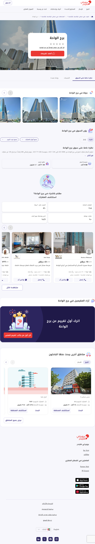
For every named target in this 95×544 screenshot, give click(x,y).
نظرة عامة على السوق (83, 78)
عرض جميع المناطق (13, 420)
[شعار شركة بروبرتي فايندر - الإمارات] (86, 3)
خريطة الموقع (47, 520)
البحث (80, 410)
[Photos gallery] (73, 242)
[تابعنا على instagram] (56, 539)
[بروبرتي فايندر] (92, 17)
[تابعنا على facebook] (50, 539)
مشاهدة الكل (12, 287)
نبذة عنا (86, 450)
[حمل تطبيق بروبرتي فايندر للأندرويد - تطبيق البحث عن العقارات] (82, 486)
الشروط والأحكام (47, 503)
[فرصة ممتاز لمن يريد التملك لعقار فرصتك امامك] (32, 257)
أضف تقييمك (46, 53)
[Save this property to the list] (56, 234)
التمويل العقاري (28, 9)
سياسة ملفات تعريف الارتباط (47, 514)
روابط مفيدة (54, 78)
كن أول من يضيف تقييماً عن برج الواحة (52, 47)
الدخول (7, 2)
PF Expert (85, 470)
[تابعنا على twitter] (44, 539)
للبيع (87, 9)
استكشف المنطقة (62, 410)
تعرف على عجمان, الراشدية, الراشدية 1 (78, 17)
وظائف (86, 454)
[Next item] (4, 92)
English (56, 529)
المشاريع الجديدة (70, 9)
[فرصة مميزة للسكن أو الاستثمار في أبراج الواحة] (73, 257)
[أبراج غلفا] (28, 391)
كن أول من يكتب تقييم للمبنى (18, 335)
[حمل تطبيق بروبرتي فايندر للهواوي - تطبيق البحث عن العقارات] (82, 492)
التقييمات (67, 78)
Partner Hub (84, 466)
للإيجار (81, 9)
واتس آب (62, 279)
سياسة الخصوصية (47, 509)
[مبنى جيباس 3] (71, 391)
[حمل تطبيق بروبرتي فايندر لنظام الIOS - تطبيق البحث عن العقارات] (82, 480)
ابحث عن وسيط (42, 9)
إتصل (81, 279)
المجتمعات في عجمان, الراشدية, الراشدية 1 (52, 17)
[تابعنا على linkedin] (38, 539)
